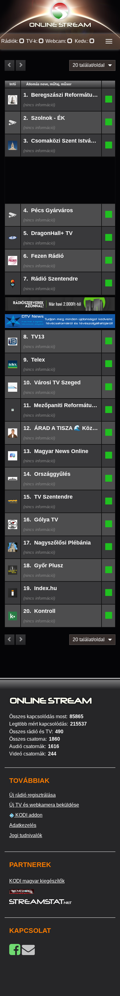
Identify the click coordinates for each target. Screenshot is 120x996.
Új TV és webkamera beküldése (44, 805)
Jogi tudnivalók (25, 835)
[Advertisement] (60, 167)
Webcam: (56, 41)
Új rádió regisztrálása (32, 795)
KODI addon (28, 815)
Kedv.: (82, 41)
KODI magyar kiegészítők (37, 881)
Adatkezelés (22, 825)
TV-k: (32, 41)
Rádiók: (10, 41)
